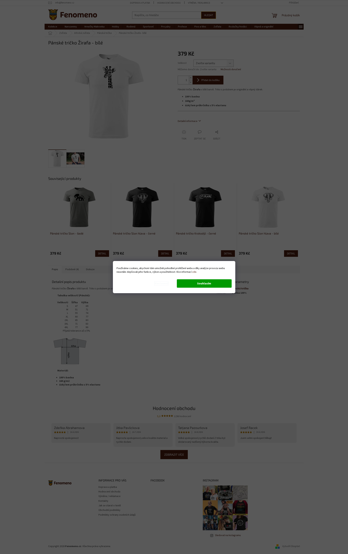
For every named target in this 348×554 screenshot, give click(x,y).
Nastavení (161, 283)
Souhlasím (204, 283)
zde (194, 272)
